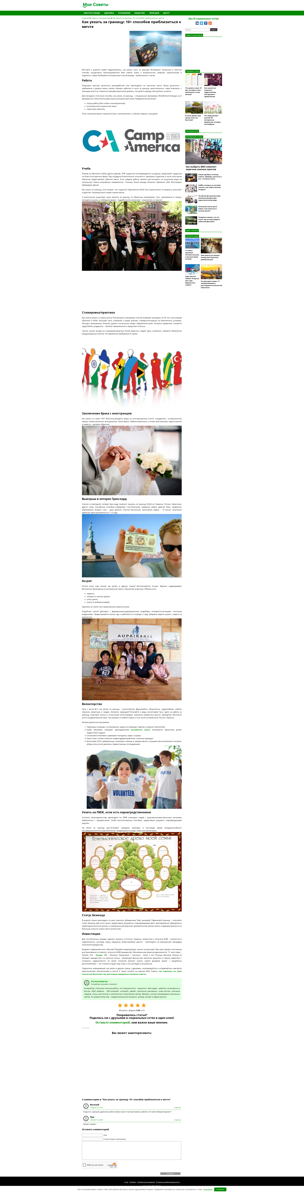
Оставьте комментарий (112, 1022)
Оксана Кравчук (99, 981)
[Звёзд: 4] (138, 1005)
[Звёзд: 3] (132, 1005)
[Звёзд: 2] (126, 1005)
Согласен (220, 1189)
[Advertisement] (100, 46)
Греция (99, 955)
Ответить (177, 1108)
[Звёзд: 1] (120, 1005)
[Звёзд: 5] (144, 1005)
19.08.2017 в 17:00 (96, 1108)
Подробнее (207, 1189)
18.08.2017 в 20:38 (96, 1120)
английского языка (140, 730)
